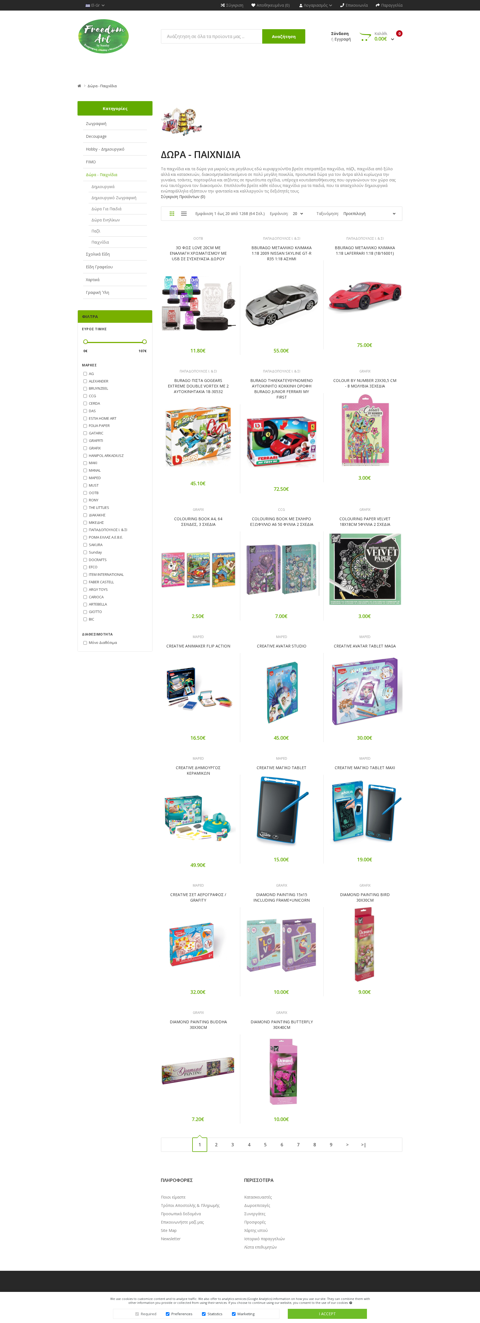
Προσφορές (255, 1222)
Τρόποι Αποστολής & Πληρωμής (190, 1205)
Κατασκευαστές (258, 1197)
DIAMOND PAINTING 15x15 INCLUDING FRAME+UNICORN (281, 897)
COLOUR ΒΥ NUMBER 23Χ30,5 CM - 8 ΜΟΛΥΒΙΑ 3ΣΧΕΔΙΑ (364, 383)
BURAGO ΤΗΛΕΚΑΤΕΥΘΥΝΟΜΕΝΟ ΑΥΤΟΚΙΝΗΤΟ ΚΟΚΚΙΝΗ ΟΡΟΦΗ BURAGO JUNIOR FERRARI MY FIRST (281, 389)
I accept (327, 1313)
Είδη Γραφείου (99, 266)
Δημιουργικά (102, 186)
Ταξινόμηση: (327, 213)
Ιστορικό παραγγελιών (264, 1238)
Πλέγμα (172, 213)
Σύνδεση (340, 33)
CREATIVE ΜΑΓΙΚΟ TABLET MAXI (365, 767)
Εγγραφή (342, 39)
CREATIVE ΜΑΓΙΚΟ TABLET (281, 767)
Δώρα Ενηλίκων (105, 219)
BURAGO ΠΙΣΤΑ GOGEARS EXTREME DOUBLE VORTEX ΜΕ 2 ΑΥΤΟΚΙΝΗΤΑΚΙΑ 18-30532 (198, 386)
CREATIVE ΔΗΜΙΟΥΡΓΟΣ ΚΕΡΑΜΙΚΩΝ (198, 770)
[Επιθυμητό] (198, 307)
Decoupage (96, 136)
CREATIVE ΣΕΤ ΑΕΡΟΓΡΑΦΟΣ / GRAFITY (198, 897)
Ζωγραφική (96, 123)
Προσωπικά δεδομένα (181, 1213)
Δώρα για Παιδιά (106, 208)
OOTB (198, 238)
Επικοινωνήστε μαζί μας (182, 1222)
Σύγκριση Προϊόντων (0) (183, 196)
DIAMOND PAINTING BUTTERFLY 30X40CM (282, 1024)
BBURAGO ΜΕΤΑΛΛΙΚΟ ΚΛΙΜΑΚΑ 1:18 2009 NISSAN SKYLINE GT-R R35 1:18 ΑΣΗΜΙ (281, 253)
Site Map (169, 1230)
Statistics (215, 1313)
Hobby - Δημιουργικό (105, 149)
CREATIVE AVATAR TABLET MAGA (365, 646)
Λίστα (184, 213)
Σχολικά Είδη (98, 254)
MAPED (198, 636)
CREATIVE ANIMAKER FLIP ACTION (198, 646)
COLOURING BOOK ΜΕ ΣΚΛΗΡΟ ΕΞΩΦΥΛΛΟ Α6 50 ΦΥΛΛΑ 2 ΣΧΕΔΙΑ (281, 521)
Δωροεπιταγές (257, 1205)
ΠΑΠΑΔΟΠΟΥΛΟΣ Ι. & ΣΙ (281, 238)
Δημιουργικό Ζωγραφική (113, 197)
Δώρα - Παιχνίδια (102, 85)
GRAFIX (365, 371)
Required (148, 1313)
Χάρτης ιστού (256, 1230)
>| (363, 1145)
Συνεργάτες (254, 1213)
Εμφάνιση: (279, 213)
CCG (281, 509)
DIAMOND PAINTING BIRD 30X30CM (365, 897)
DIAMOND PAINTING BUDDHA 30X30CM (198, 1024)
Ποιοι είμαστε (173, 1197)
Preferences (181, 1313)
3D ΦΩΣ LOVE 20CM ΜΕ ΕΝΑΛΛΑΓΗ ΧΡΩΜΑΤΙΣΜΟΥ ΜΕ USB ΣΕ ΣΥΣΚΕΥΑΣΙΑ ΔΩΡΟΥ (198, 253)
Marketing (246, 1313)
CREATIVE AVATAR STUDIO (281, 646)
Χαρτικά (92, 279)
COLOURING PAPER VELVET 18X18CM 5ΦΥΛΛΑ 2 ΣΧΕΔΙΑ (365, 521)
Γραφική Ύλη (97, 292)
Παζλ (95, 231)
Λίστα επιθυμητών (260, 1247)
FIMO (91, 161)
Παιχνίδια (100, 242)
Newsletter (171, 1238)
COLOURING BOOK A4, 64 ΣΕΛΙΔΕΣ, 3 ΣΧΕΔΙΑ (198, 521)
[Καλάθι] (179, 307)
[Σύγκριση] (218, 307)
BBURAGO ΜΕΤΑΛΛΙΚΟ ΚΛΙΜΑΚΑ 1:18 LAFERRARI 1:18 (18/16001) (365, 250)
